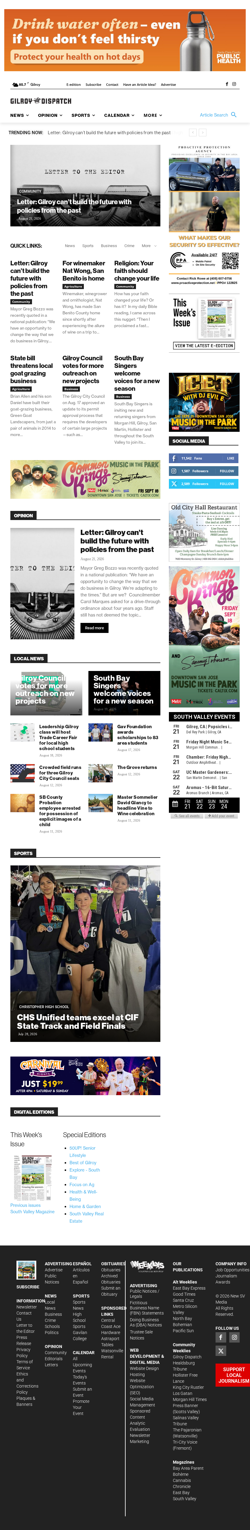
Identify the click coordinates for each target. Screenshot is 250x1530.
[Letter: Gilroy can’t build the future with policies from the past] (85, 185)
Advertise (53, 1269)
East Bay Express (189, 1288)
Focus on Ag (82, 1184)
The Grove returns (137, 767)
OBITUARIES (113, 1263)
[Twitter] (221, 1351)
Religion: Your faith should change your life (136, 270)
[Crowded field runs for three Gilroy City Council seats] (22, 773)
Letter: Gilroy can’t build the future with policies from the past (74, 206)
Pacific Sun (183, 1330)
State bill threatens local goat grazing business (31, 369)
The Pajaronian (187, 1429)
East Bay (181, 1492)
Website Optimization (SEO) (142, 1386)
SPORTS (23, 853)
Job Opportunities (232, 1269)
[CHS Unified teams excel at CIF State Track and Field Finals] (85, 953)
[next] (202, 132)
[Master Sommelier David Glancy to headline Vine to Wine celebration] (100, 803)
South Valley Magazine (32, 1211)
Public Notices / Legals (144, 1294)
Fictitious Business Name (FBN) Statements (147, 1307)
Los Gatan (182, 1393)
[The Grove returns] (100, 773)
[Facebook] (226, 84)
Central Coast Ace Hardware (110, 1326)
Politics (52, 1332)
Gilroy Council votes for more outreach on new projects (83, 369)
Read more (94, 628)
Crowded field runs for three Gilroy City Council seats (60, 772)
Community (30, 191)
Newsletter (26, 1307)
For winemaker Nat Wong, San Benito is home (83, 270)
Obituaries (110, 1269)
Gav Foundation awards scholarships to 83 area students (138, 735)
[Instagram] (234, 84)
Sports (88, 245)
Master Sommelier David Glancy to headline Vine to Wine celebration (137, 805)
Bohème (180, 1474)
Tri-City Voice (185, 1442)
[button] (220, 115)
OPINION (23, 516)
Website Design (144, 1368)
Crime (129, 245)
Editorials (53, 1358)
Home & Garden (85, 1206)
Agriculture (73, 286)
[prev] (193, 132)
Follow (227, 471)
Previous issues (25, 1205)
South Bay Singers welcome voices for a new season (137, 373)
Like (230, 458)
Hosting (137, 1374)
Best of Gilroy (83, 1162)
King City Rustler (188, 1387)
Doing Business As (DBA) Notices (146, 1322)
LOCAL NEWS (29, 659)
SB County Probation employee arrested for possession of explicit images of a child (60, 810)
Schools (52, 1326)
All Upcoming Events (82, 1364)
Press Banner (185, 1405)
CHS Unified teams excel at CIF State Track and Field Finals (77, 1021)
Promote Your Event (81, 1407)
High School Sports (79, 1320)
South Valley (184, 1498)
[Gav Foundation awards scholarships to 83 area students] (100, 732)
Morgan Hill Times (190, 1399)
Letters (51, 1364)
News (70, 245)
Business (109, 245)
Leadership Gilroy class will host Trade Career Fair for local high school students (59, 737)
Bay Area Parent (188, 1468)
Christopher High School (44, 1007)
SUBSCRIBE (27, 1286)
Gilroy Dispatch (187, 1356)
